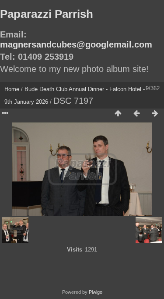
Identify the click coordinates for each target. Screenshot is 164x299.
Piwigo (95, 292)
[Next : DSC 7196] (155, 113)
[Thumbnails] (118, 113)
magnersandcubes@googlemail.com (76, 44)
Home (11, 89)
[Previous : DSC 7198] (136, 113)
